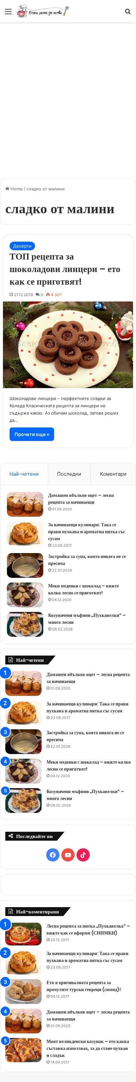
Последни (69, 474)
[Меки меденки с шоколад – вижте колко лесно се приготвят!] (25, 594)
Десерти (22, 246)
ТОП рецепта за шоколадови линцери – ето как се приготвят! (65, 269)
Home (16, 188)
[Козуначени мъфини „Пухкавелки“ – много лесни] (25, 624)
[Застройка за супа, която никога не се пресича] (25, 565)
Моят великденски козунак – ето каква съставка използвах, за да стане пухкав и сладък (88, 1048)
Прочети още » (32, 434)
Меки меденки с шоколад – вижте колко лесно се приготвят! (83, 589)
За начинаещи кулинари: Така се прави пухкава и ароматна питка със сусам (86, 531)
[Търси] (127, 13)
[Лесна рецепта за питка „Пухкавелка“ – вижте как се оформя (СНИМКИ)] (23, 934)
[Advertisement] (68, 97)
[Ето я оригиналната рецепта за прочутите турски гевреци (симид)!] (23, 991)
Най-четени (24, 474)
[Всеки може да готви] (43, 11)
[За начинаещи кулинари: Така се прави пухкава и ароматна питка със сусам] (25, 533)
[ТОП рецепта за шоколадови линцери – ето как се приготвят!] (68, 344)
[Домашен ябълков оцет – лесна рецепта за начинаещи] (25, 504)
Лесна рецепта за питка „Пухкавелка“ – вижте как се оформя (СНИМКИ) (88, 929)
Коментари (113, 474)
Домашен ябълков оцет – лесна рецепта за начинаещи (81, 498)
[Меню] (8, 13)
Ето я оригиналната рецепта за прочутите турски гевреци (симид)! (84, 986)
